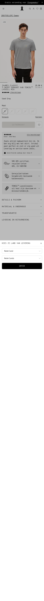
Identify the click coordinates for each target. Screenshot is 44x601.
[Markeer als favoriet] (39, 125)
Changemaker (32, 2)
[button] (10, 8)
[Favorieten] (37, 8)
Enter (22, 266)
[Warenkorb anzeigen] (41, 8)
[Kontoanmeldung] (33, 8)
